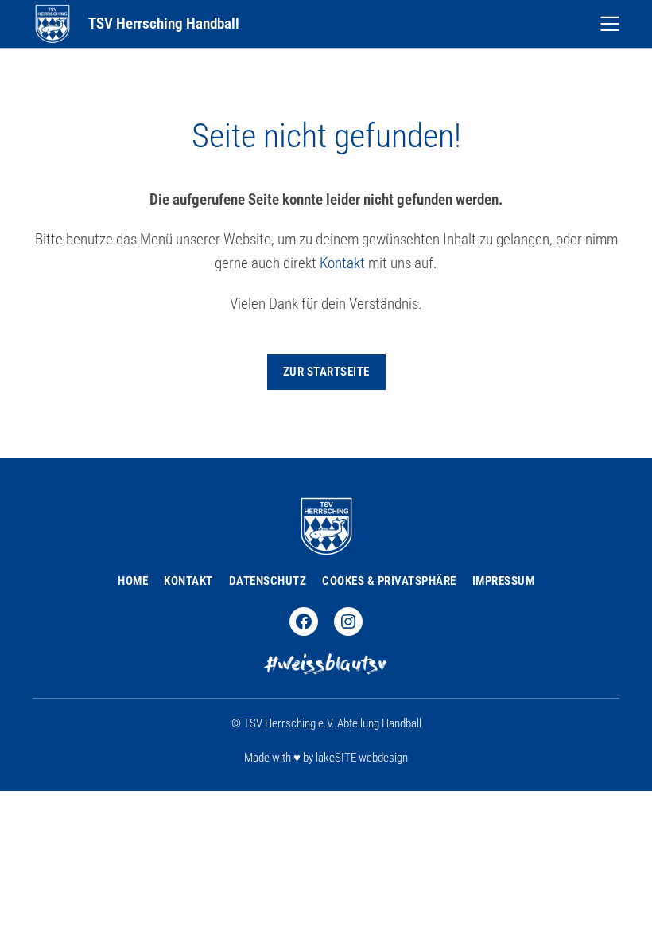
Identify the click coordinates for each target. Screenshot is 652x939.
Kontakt (342, 263)
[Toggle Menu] (609, 23)
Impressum (503, 581)
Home (133, 581)
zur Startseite (326, 371)
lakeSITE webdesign (362, 757)
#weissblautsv (326, 666)
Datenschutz (268, 581)
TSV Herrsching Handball (163, 24)
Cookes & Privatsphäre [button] (389, 581)
